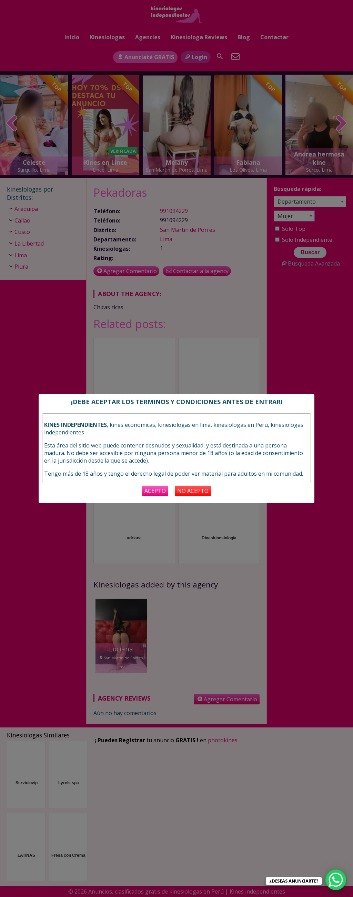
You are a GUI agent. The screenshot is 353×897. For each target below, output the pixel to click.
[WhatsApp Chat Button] (335, 879)
